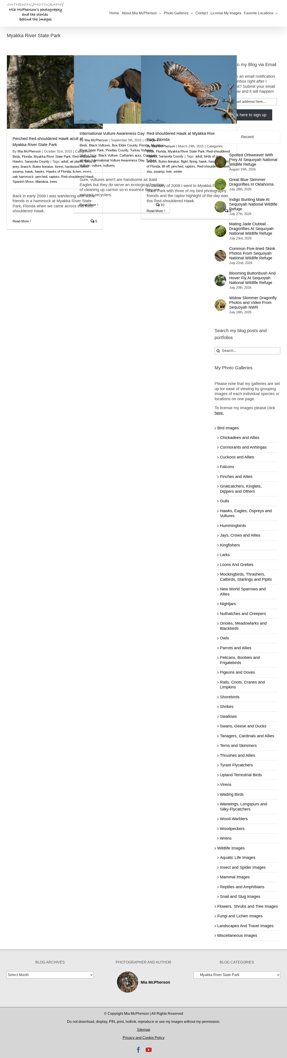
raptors (54, 176)
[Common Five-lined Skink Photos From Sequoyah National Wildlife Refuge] (220, 252)
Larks (225, 555)
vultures (109, 165)
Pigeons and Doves (237, 672)
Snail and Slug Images (240, 896)
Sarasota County (37, 161)
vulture (96, 165)
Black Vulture (108, 155)
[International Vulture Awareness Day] (122, 89)
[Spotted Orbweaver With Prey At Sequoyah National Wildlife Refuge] (220, 159)
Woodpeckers (232, 828)
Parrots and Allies (235, 648)
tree (169, 171)
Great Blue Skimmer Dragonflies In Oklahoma (251, 182)
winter (178, 171)
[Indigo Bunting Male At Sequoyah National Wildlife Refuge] (220, 203)
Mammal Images (235, 877)
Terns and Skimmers (238, 745)
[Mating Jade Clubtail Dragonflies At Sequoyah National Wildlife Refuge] (220, 228)
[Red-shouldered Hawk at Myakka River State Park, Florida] (189, 89)
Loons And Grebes (236, 564)
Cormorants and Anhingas (243, 447)
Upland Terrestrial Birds (241, 775)
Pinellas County (117, 150)
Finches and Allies (236, 476)
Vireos (225, 784)
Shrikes (226, 706)
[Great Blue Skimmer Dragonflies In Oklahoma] (220, 181)
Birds (16, 156)
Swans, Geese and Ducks (243, 726)
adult (64, 161)
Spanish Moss (23, 181)
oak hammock (23, 176)
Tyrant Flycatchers (236, 765)
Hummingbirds (233, 525)
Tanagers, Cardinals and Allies (247, 736)
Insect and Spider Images (243, 867)
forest (59, 166)
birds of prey (213, 156)
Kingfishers (230, 545)
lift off (166, 166)
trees (53, 181)
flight (184, 161)
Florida (27, 156)
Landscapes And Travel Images (245, 926)
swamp (159, 171)
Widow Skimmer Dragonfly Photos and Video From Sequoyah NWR (253, 303)
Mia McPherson (29, 151)
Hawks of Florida (58, 171)
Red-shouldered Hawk (213, 166)
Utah (83, 155)
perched (41, 176)
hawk (29, 171)
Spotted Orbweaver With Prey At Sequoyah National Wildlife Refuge (253, 160)
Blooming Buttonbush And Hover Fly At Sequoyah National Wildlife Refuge (252, 278)
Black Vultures (99, 145)
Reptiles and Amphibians (242, 887)
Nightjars (228, 604)
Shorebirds (229, 697)
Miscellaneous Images (237, 935)
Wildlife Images (231, 848)
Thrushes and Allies (237, 755)
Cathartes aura (130, 155)
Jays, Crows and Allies (240, 535)
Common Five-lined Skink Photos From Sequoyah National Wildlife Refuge (252, 253)
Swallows (228, 716)
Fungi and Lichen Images (240, 916)
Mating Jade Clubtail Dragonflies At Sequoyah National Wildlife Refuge (251, 229)
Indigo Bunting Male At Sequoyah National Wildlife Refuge (253, 204)
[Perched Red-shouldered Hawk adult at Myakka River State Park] (55, 92)
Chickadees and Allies (239, 437)
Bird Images (228, 428)
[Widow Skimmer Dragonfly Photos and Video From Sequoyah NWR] (220, 301)
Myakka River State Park (52, 156)
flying (193, 161)
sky (149, 171)
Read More (21, 221)
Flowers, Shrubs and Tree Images (247, 906)
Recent (247, 137)
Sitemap (143, 1030)
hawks (39, 171)
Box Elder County (124, 145)
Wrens (226, 838)
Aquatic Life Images (237, 857)
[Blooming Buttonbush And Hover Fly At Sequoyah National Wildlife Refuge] (220, 277)
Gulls (224, 501)
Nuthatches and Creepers (243, 613)
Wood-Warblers (234, 819)
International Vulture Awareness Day (112, 133)
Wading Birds (232, 794)
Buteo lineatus (43, 166)
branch (26, 166)
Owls (224, 638)
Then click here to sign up (243, 115)
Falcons (227, 466)
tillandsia (41, 181)
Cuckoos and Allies (237, 457)
